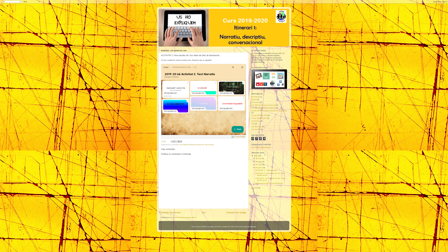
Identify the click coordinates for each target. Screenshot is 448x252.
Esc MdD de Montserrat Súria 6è (192, 145)
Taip (253, 124)
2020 (256, 156)
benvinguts (255, 97)
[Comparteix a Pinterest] (181, 141)
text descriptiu (256, 126)
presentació (255, 121)
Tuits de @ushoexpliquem (261, 147)
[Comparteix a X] (176, 141)
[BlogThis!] (174, 141)
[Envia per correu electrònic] (172, 141)
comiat (253, 99)
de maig (259, 161)
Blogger (253, 227)
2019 (256, 188)
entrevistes (255, 102)
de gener (259, 168)
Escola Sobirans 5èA (259, 118)
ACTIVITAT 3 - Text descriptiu (266, 170)
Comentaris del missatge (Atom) (184, 217)
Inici (204, 212)
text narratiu (209, 145)
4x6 (232, 227)
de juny (259, 158)
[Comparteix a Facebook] (179, 141)
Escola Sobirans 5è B (259, 115)
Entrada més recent (171, 212)
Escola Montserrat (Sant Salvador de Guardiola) (269, 111)
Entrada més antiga (236, 212)
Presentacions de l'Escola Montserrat (269, 183)
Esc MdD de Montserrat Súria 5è (263, 105)
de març (259, 164)
